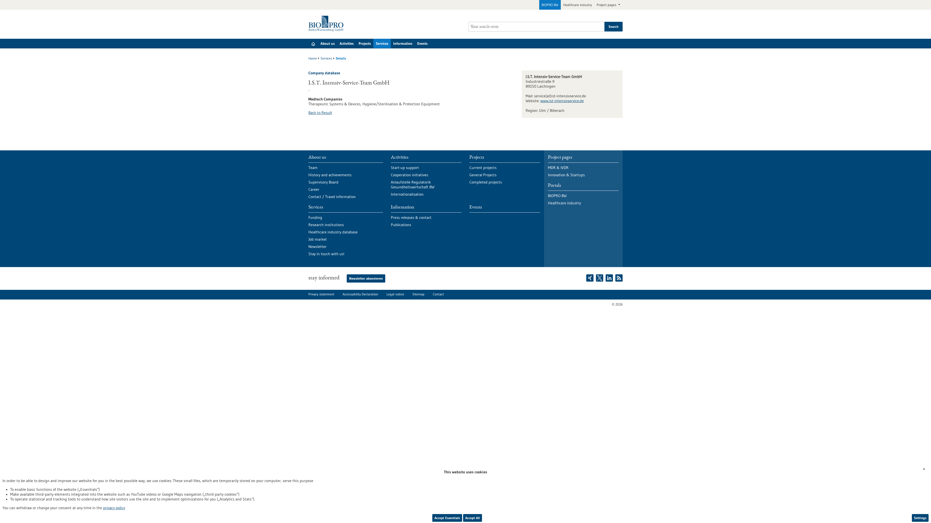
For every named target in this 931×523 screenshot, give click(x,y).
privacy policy (114, 507)
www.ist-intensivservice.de (562, 100)
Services (382, 43)
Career (313, 189)
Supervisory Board (323, 182)
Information (402, 43)
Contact (438, 294)
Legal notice (395, 294)
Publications (401, 224)
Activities (347, 43)
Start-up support (405, 167)
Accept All (472, 518)
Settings (920, 518)
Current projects (483, 167)
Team (313, 167)
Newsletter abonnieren (366, 278)
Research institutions (326, 224)
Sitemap (418, 294)
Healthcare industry (577, 5)
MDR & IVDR (558, 167)
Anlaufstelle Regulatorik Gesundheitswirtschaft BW (412, 184)
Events (422, 43)
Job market (317, 239)
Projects (365, 43)
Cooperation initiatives (409, 174)
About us (328, 43)
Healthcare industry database (333, 232)
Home (312, 58)
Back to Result (320, 112)
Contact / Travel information (332, 196)
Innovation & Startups (566, 174)
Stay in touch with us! (326, 253)
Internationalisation (407, 194)
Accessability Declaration (360, 294)
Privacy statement (321, 294)
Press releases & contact (411, 217)
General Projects (483, 174)
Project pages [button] (607, 5)
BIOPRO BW (550, 5)
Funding (315, 217)
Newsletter (317, 246)
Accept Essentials (447, 518)
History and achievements (330, 174)
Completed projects (485, 182)
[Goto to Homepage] (327, 23)
